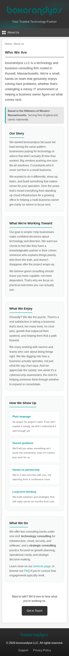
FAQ (27, 570)
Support (23, 650)
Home (8, 43)
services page (42, 566)
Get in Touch (34, 610)
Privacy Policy (42, 650)
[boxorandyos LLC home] (34, 10)
